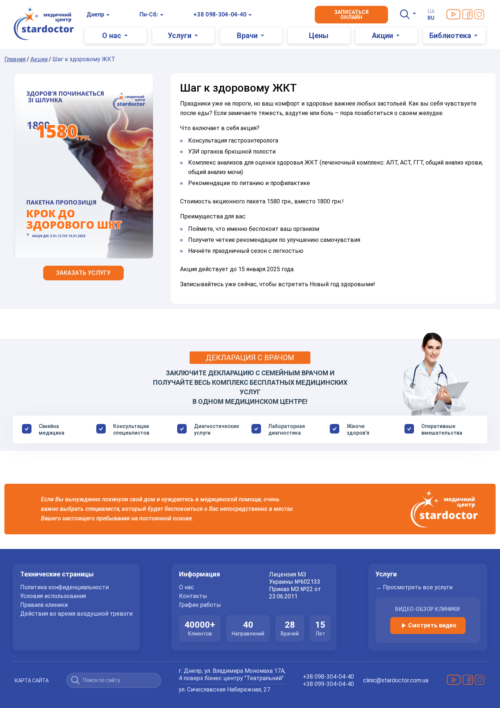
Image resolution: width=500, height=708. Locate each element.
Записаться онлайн (351, 14)
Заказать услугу (83, 272)
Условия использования (53, 596)
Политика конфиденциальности (64, 587)
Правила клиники (44, 605)
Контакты (193, 596)
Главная (15, 59)
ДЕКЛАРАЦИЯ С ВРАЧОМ (250, 357)
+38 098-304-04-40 (219, 14)
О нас (186, 587)
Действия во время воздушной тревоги (76, 614)
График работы (200, 605)
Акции (39, 59)
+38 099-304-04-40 (328, 684)
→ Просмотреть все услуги (414, 587)
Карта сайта (32, 680)
